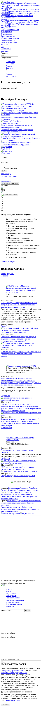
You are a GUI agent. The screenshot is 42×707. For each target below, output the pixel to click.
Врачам (4, 356)
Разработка (33, 488)
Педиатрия (16, 494)
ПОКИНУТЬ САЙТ (13, 700)
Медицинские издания (10, 38)
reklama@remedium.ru (29, 535)
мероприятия (6, 181)
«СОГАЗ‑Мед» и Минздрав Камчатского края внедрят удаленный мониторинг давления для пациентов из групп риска (19, 305)
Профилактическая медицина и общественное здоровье (19, 242)
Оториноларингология (10, 30)
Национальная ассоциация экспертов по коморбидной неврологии (17, 131)
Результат (13, 261)
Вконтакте (5, 51)
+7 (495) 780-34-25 (31, 533)
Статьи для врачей (14, 492)
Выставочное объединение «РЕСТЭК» (16, 106)
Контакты (9, 68)
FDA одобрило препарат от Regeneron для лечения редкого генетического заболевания (20, 16)
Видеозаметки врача (9, 42)
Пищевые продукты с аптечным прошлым (18, 476)
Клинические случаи (9, 499)
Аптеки (4, 490)
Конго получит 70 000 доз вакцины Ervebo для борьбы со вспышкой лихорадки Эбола (22, 10)
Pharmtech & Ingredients (10, 123)
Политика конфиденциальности (13, 503)
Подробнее (5, 326)
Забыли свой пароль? (9, 176)
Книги (3, 274)
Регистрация (6, 174)
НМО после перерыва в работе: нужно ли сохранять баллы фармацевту (17, 468)
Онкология (11, 490)
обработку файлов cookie (13, 671)
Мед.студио (5, 153)
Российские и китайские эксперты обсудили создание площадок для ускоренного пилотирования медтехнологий (18, 339)
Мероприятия (6, 32)
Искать (4, 610)
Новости (4, 276)
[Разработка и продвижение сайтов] (2, 585)
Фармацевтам (6, 34)
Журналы (10, 274)
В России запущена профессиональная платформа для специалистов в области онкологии (21, 353)
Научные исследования (17, 226)
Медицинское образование (19, 238)
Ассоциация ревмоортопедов (12, 110)
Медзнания (5, 149)
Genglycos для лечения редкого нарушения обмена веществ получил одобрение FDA (22, 21)
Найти (27, 610)
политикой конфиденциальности (14, 673)
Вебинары (5, 45)
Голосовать (5, 261)
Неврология (21, 490)
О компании (10, 62)
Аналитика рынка (8, 40)
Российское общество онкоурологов (15, 145)
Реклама (9, 66)
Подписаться (6, 49)
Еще (2, 47)
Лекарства (24, 488)
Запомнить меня (10, 168)
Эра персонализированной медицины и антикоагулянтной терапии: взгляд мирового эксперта (22, 5)
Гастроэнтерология (29, 496)
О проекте (10, 64)
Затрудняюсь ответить (17, 257)
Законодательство (8, 36)
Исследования (14, 488)
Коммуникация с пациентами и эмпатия (24, 245)
